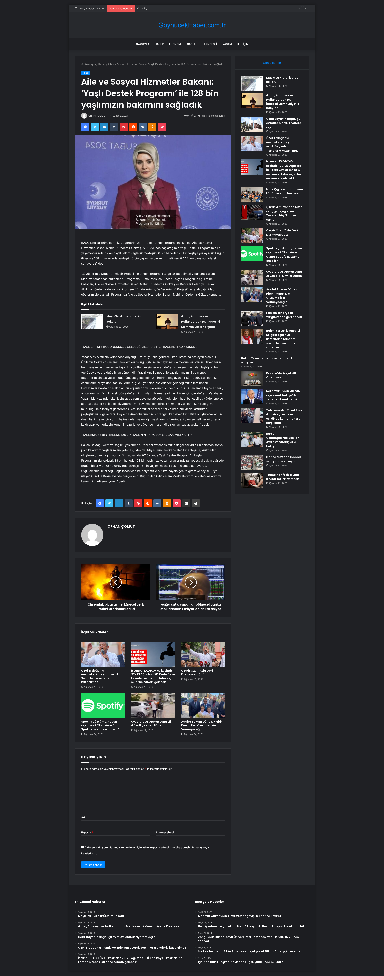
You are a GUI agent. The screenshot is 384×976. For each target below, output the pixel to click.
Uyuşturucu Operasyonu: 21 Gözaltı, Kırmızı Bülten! (151, 723)
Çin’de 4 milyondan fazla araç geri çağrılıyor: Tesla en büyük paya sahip (284, 213)
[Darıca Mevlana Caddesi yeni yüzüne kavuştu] (252, 462)
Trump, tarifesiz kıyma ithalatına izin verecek (282, 477)
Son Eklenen (272, 63)
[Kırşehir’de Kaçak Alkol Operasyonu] (252, 378)
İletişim (243, 44)
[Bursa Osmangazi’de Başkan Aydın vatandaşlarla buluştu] (252, 439)
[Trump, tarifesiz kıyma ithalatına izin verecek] (252, 480)
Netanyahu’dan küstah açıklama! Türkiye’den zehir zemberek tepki (283, 395)
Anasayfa (142, 44)
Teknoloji (209, 44)
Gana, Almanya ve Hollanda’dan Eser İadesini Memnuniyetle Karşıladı (200, 321)
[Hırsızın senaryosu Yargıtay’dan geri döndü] (252, 318)
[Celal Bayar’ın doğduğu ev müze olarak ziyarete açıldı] (252, 124)
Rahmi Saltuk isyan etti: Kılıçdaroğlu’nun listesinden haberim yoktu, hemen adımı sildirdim (283, 339)
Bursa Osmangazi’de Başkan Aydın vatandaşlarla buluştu (282, 440)
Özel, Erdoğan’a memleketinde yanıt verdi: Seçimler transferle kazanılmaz (100, 676)
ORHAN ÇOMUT (97, 115)
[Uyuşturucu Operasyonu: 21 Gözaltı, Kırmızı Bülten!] (153, 705)
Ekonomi (175, 44)
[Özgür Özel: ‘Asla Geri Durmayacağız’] (203, 654)
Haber (159, 44)
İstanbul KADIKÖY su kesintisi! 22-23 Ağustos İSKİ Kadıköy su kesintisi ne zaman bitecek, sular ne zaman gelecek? (153, 676)
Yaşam (227, 44)
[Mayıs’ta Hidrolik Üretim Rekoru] (92, 321)
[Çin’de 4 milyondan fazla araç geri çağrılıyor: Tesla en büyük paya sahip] (252, 212)
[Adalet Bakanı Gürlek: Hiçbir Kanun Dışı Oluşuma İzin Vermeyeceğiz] (203, 705)
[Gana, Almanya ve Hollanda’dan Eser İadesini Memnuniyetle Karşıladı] (167, 321)
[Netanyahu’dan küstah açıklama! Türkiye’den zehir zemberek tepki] (252, 396)
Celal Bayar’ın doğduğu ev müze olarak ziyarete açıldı (170, 8)
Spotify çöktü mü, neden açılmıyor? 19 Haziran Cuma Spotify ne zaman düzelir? (101, 725)
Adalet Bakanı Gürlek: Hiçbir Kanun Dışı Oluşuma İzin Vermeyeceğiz (201, 725)
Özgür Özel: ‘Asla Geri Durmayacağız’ (197, 672)
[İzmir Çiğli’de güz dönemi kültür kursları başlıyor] (252, 194)
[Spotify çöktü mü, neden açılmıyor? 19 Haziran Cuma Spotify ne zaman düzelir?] (103, 705)
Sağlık (192, 44)
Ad (84, 817)
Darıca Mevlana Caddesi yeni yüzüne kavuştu (284, 459)
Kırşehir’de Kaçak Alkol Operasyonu (282, 375)
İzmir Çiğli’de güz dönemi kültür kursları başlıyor (284, 191)
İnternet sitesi (165, 832)
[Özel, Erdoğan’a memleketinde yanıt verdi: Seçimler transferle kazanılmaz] (103, 654)
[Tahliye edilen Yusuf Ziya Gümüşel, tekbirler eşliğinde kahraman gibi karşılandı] (252, 415)
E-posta (87, 832)
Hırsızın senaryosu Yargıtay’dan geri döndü (284, 315)
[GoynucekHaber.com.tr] (192, 25)
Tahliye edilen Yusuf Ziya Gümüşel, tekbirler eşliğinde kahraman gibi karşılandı (284, 416)
